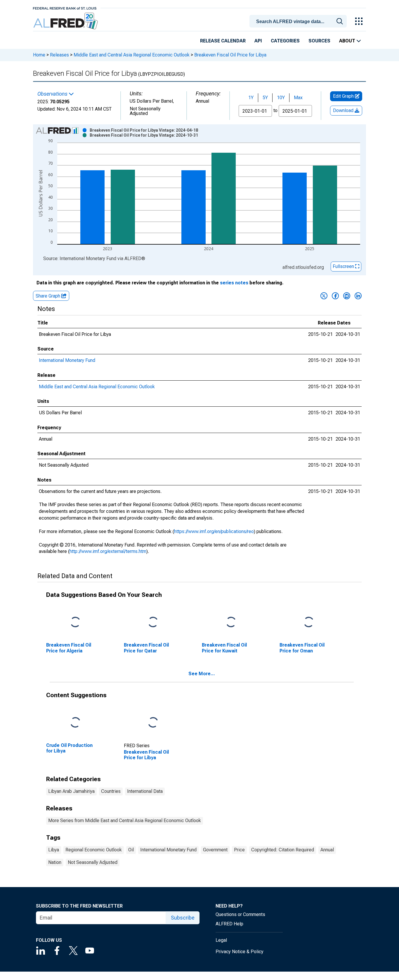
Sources (319, 41)
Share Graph (48, 296)
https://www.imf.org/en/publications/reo (214, 531)
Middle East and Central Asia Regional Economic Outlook (132, 55)
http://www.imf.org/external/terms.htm (108, 551)
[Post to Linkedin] (358, 295)
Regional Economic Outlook (93, 850)
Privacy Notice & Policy (239, 951)
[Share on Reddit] (346, 295)
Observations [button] (53, 94)
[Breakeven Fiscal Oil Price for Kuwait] (231, 622)
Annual (327, 850)
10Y (281, 97)
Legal (221, 940)
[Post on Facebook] (335, 295)
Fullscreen (344, 266)
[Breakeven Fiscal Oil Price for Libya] (153, 723)
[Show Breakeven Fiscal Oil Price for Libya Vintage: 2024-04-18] (144, 130)
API (258, 41)
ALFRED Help (229, 924)
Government (215, 850)
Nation (54, 862)
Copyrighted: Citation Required (282, 850)
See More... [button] (201, 673)
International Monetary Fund (67, 360)
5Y (265, 97)
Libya (53, 850)
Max (298, 97)
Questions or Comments (240, 914)
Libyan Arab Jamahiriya (71, 791)
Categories (285, 41)
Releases (59, 55)
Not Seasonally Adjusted (92, 862)
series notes (234, 283)
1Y (251, 97)
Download (344, 110)
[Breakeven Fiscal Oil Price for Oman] (309, 622)
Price (239, 850)
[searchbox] (299, 21)
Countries (111, 791)
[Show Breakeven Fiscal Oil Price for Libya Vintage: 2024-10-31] (144, 135)
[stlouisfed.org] (64, 8)
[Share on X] (323, 295)
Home (39, 55)
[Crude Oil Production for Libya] (75, 723)
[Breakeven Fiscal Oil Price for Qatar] (153, 622)
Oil (131, 850)
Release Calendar (223, 41)
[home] (66, 21)
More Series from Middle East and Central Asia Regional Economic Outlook (124, 820)
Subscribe (183, 918)
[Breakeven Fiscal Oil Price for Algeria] (75, 622)
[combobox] (299, 21)
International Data (145, 791)
